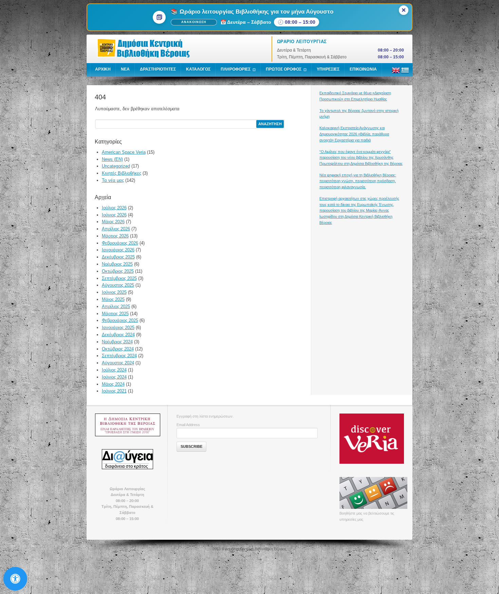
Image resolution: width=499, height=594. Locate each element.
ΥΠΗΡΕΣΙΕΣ (328, 69)
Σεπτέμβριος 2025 (119, 278)
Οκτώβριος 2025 (118, 271)
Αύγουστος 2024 (118, 362)
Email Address (188, 425)
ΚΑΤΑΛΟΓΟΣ (198, 69)
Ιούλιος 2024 (114, 369)
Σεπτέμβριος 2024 (119, 355)
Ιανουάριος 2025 (118, 327)
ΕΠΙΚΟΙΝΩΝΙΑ (363, 69)
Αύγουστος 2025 (118, 285)
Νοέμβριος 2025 (117, 264)
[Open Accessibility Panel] (15, 579)
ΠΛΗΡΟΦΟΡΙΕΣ (236, 69)
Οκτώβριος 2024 (118, 348)
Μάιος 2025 (113, 299)
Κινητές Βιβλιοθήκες (121, 173)
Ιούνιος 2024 (114, 377)
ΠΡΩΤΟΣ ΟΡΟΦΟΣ (283, 69)
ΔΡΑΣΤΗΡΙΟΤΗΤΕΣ (158, 69)
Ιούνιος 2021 (114, 391)
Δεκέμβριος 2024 (118, 334)
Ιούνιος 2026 (114, 214)
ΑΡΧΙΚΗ (103, 69)
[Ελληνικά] (405, 73)
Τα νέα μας (113, 180)
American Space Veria (124, 152)
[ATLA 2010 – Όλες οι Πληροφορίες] (127, 425)
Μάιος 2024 (113, 384)
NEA (125, 69)
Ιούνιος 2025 (114, 292)
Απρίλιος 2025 (116, 306)
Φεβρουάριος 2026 (120, 243)
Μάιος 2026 (113, 221)
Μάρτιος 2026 (115, 235)
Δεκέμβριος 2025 (118, 257)
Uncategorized (116, 166)
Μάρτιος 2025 (115, 313)
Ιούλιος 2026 (114, 207)
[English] (396, 73)
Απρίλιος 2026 (116, 228)
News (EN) (112, 159)
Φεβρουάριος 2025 (120, 320)
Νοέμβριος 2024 (117, 341)
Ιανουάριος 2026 (118, 249)
